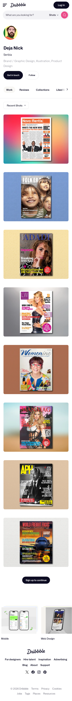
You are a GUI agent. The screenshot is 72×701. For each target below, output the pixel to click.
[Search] (64, 14)
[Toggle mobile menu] (5, 5)
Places (36, 693)
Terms (34, 688)
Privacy (45, 688)
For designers (13, 659)
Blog (25, 664)
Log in (61, 5)
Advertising (60, 659)
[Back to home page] (18, 5)
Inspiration (44, 659)
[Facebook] (33, 672)
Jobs (19, 693)
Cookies (57, 688)
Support (45, 664)
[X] (27, 672)
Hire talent (29, 659)
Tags (27, 693)
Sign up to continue (36, 580)
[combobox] (25, 15)
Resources (49, 693)
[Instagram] (39, 672)
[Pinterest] (44, 672)
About (34, 664)
